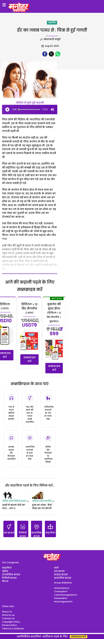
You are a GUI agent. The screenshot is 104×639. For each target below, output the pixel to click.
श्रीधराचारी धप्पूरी (52, 39)
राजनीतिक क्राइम (11, 574)
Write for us (8, 615)
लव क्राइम (59, 571)
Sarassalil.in (60, 598)
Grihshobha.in (61, 588)
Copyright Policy (11, 621)
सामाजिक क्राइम (62, 578)
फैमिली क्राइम (20, 501)
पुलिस (5, 571)
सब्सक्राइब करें (29, 359)
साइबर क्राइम (61, 574)
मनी (56, 567)
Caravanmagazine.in (65, 594)
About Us (7, 611)
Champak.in (60, 591)
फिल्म (5, 581)
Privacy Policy (9, 625)
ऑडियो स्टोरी (8, 501)
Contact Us (8, 618)
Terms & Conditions (13, 628)
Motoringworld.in (63, 601)
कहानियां (52, 23)
